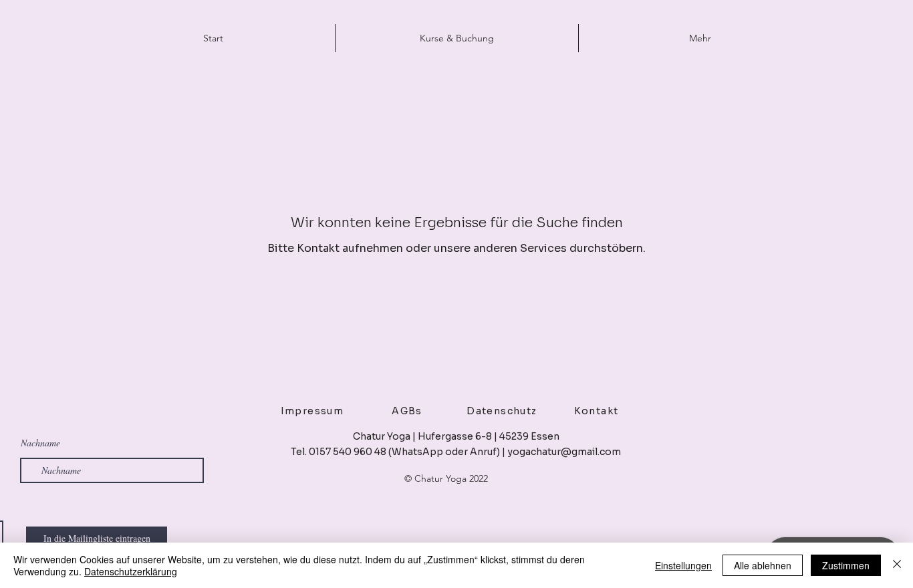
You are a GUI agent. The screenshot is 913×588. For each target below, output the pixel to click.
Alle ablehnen (762, 565)
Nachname (40, 443)
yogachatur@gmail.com (564, 452)
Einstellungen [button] (683, 565)
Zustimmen (846, 565)
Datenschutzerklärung (130, 571)
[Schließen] (897, 565)
